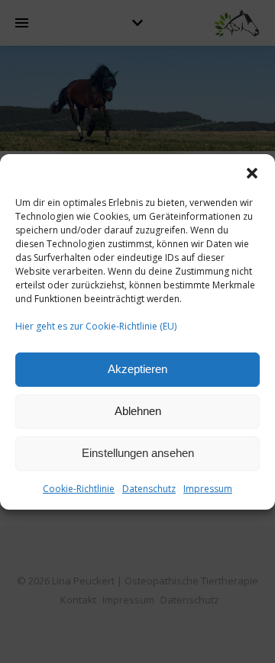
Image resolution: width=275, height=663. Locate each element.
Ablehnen (138, 410)
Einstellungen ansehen (138, 452)
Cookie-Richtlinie (79, 488)
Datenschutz (149, 488)
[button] (252, 173)
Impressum (207, 488)
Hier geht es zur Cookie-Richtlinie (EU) (95, 326)
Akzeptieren (137, 368)
